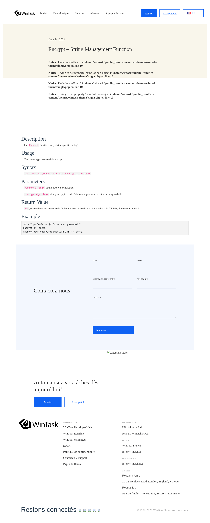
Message (97, 298)
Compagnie (142, 279)
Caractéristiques (61, 13)
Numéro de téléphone (104, 279)
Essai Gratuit (170, 13)
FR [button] (189, 13)
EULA (66, 445)
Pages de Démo (72, 464)
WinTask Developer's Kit (77, 427)
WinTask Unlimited (74, 439)
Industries (95, 13)
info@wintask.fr (132, 451)
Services (79, 13)
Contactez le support (75, 457)
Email (140, 261)
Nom (95, 261)
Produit (43, 13)
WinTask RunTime (73, 433)
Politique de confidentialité (79, 451)
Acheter (149, 13)
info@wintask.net (132, 463)
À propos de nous (114, 13)
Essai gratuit (78, 402)
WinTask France (131, 445)
